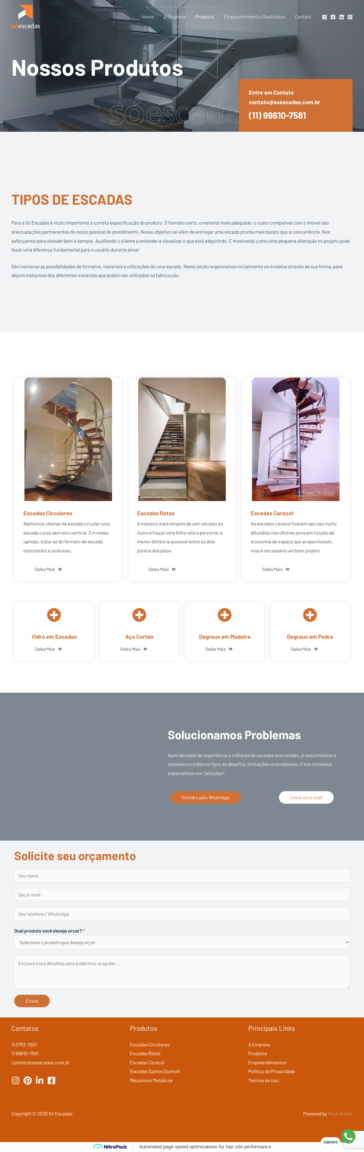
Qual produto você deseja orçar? (49, 930)
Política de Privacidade (271, 1071)
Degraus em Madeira (225, 636)
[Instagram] (324, 17)
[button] (134, 649)
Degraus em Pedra (310, 636)
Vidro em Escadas (54, 636)
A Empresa (175, 16)
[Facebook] (333, 17)
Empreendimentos (267, 1062)
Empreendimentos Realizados (254, 16)
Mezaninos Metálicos (151, 1080)
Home (148, 16)
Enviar (32, 1001)
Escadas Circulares (47, 513)
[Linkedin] (341, 17)
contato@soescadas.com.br (284, 102)
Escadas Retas (156, 513)
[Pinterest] (350, 17)
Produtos (204, 16)
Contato (303, 16)
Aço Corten (139, 636)
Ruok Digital (340, 1113)
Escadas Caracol (272, 513)
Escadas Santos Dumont (155, 1071)
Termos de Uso (263, 1080)
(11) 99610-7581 (277, 115)
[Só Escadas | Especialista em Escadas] (25, 16)
